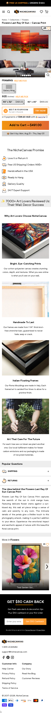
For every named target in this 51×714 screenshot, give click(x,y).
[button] (25, 117)
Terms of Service (30, 630)
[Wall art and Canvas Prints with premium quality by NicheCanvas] (25, 11)
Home (4, 20)
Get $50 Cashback (35, 621)
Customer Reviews (31, 679)
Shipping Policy (9, 683)
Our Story (26, 669)
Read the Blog (28, 674)
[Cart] (46, 12)
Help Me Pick (20, 81)
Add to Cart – (25, 125)
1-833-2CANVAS (10, 647)
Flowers (25, 20)
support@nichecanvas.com (14, 652)
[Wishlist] (41, 12)
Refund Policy (8, 679)
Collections (14, 20)
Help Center (8, 669)
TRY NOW (40, 111)
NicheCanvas (22, 696)
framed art (10, 389)
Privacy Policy (41, 630)
